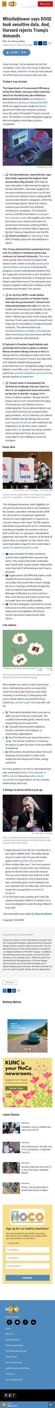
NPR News (9, 982)
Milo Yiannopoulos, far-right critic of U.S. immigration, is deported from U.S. (36, 1149)
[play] (4, 1404)
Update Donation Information (17, 1368)
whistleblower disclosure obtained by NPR (25, 102)
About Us (9, 1334)
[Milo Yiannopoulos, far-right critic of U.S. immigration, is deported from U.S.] (11, 1147)
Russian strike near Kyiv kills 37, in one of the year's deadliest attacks (36, 1170)
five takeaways (35, 235)
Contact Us (10, 1374)
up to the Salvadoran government (31, 373)
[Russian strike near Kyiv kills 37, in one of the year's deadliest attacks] (11, 1168)
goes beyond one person (18, 422)
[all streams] (51, 1404)
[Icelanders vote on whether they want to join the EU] (11, 1128)
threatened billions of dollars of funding (26, 331)
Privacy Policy (11, 1357)
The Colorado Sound (14, 1380)
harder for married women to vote (20, 547)
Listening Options (12, 1340)
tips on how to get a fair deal (25, 702)
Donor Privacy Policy (13, 1363)
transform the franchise (31, 860)
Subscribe (20, 67)
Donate (46, 4)
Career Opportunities (14, 1345)
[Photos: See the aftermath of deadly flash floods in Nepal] (11, 1188)
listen (25, 71)
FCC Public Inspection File (15, 1351)
